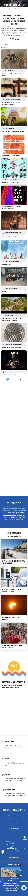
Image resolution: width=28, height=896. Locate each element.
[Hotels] (11, 5)
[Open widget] (24, 888)
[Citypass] (12, 5)
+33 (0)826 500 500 (13, 828)
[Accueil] (10, 5)
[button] (18, 5)
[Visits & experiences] (13, 5)
